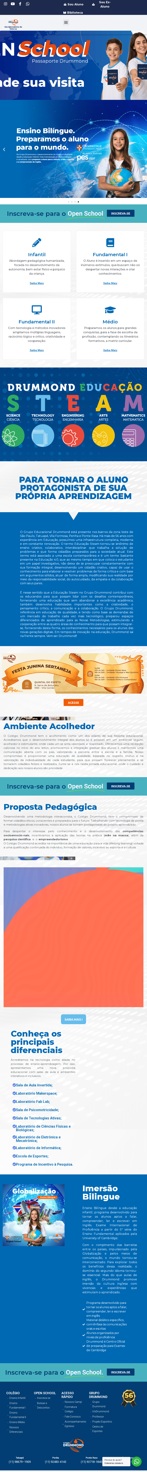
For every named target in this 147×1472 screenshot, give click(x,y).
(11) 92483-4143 (55, 1462)
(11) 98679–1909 (20, 1462)
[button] (66, 22)
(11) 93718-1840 (91, 1462)
